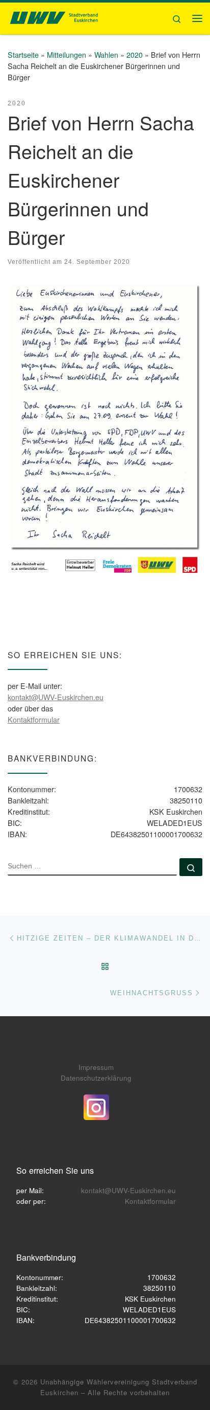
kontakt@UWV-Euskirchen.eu (55, 697)
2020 (134, 55)
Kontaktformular (34, 719)
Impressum (96, 1067)
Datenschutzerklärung (96, 1078)
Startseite (23, 55)
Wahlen (106, 55)
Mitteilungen (66, 55)
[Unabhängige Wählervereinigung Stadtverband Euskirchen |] (53, 16)
